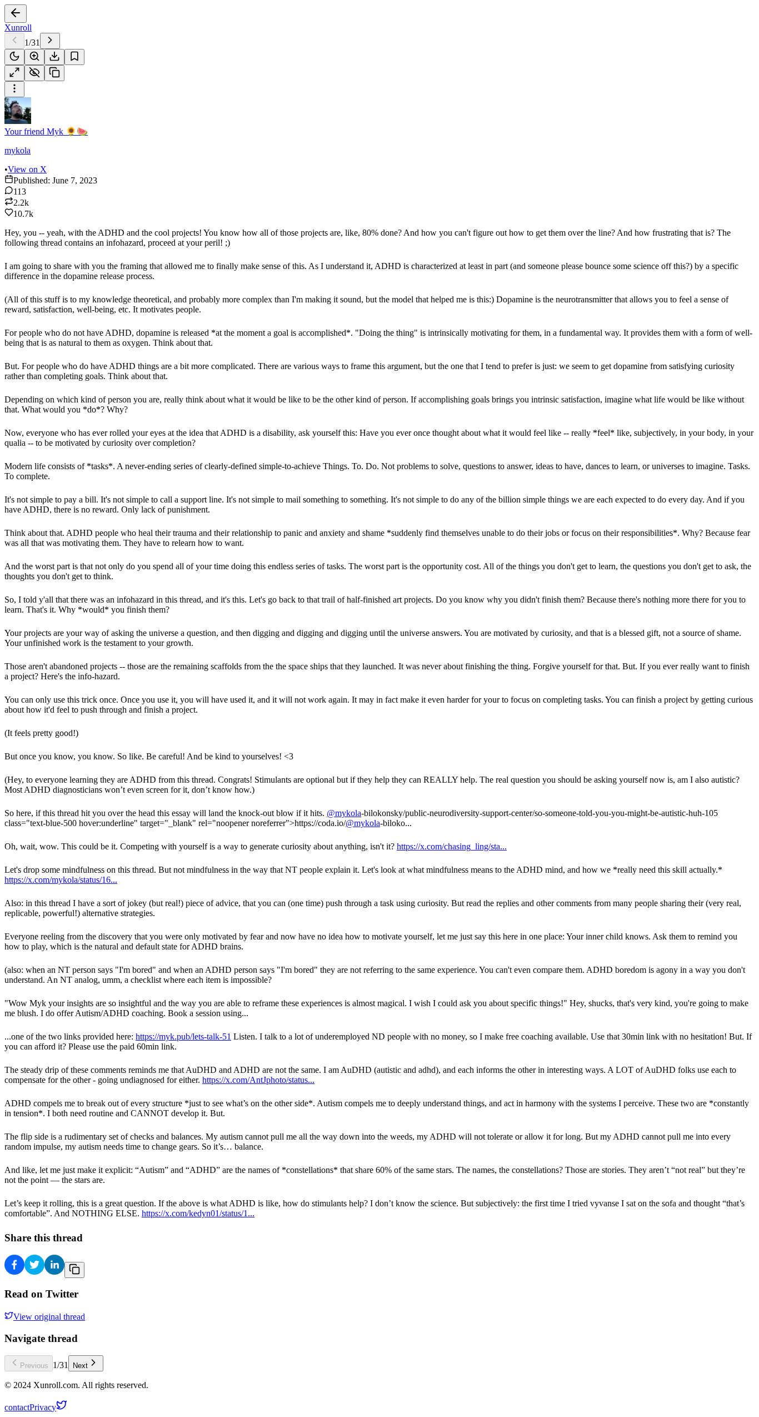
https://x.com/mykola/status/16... (60, 879)
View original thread (49, 1316)
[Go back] (15, 13)
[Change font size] (34, 57)
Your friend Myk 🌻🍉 (46, 131)
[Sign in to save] (74, 57)
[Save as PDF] (54, 57)
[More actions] (14, 89)
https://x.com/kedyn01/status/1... (198, 1213)
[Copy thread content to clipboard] (74, 1270)
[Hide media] (34, 73)
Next (80, 1365)
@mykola (344, 813)
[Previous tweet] (14, 41)
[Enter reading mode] (14, 73)
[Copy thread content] (54, 73)
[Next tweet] (50, 41)
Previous (34, 1365)
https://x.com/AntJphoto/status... (258, 1080)
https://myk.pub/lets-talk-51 (183, 1036)
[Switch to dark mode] (14, 57)
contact (16, 1407)
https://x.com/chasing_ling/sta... (452, 846)
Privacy (42, 1407)
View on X (27, 169)
